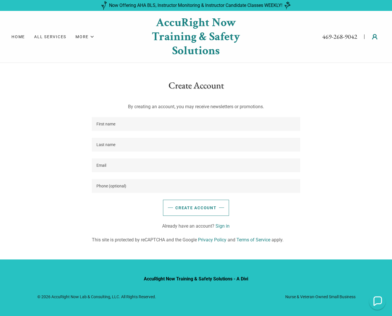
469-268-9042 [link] (339, 36)
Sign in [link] (223, 226)
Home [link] (18, 36)
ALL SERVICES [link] (50, 36)
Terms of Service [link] (253, 240)
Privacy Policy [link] (212, 240)
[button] (84, 36)
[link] (196, 52)
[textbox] (196, 124)
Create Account (196, 208)
